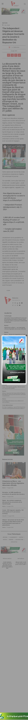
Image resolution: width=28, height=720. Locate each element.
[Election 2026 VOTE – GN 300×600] (14, 383)
